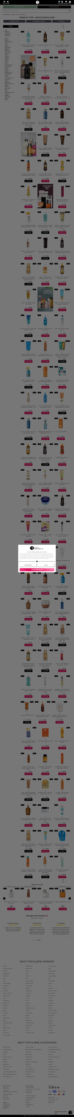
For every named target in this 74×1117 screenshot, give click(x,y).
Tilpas (46, 565)
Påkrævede (28, 565)
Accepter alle (37, 569)
